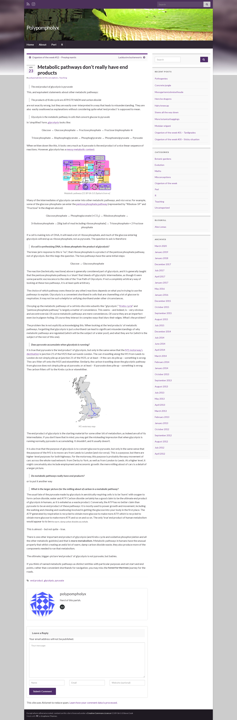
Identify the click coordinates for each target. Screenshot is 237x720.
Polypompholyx (43, 27)
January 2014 (161, 368)
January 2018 (161, 258)
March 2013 (161, 411)
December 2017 (163, 264)
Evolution (159, 165)
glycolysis (53, 122)
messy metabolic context (80, 149)
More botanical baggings (167, 119)
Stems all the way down (166, 112)
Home (30, 44)
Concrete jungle (163, 85)
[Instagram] (33, 3)
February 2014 (162, 362)
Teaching (63, 78)
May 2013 (160, 398)
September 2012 (163, 435)
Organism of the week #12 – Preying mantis (54, 57)
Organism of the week (166, 183)
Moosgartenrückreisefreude (169, 92)
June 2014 (160, 343)
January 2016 (161, 294)
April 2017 (160, 276)
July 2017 (159, 270)
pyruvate (59, 580)
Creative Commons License (99, 713)
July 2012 (159, 447)
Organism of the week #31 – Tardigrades (175, 132)
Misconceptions (51, 78)
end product (36, 580)
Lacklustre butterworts (130, 57)
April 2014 (160, 349)
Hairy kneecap (162, 105)
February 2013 (162, 417)
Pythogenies (161, 78)
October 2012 (162, 429)
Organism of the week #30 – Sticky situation (177, 139)
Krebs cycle (125, 305)
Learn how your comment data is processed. (93, 702)
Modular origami (163, 125)
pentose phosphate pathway (91, 203)
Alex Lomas (160, 226)
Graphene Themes (49, 716)
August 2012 (161, 441)
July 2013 (159, 392)
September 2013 (163, 380)
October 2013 (162, 374)
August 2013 (161, 386)
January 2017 (161, 282)
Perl (53, 44)
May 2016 (160, 288)
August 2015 (161, 319)
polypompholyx (35, 78)
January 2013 (161, 423)
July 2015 (159, 325)
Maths (158, 171)
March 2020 (161, 246)
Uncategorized (162, 207)
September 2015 (163, 313)
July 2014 (159, 337)
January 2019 (161, 252)
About (42, 44)
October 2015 (162, 307)
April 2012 (160, 453)
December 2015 (163, 301)
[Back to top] (230, 713)
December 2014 (163, 331)
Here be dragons (163, 98)
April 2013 (160, 404)
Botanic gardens (163, 158)
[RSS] (28, 3)
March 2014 (161, 356)
